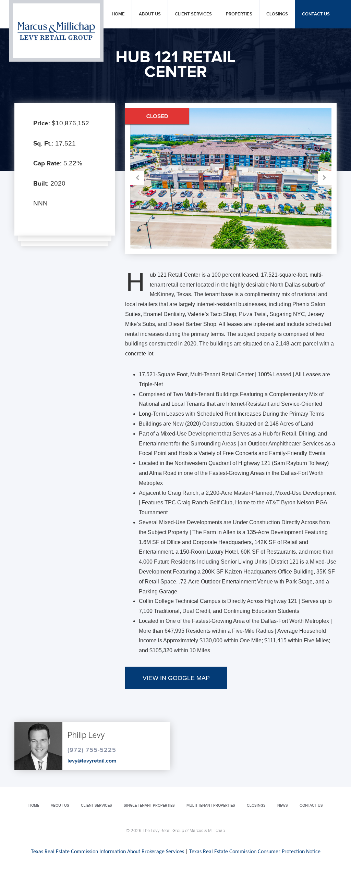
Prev (180, 178)
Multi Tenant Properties (210, 805)
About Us (150, 14)
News (282, 805)
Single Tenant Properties (149, 805)
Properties (239, 14)
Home (118, 14)
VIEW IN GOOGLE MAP (176, 678)
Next (281, 178)
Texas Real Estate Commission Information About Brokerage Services (107, 852)
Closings (277, 14)
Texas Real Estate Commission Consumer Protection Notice (254, 852)
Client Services (193, 14)
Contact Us (316, 14)
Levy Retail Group (56, 31)
